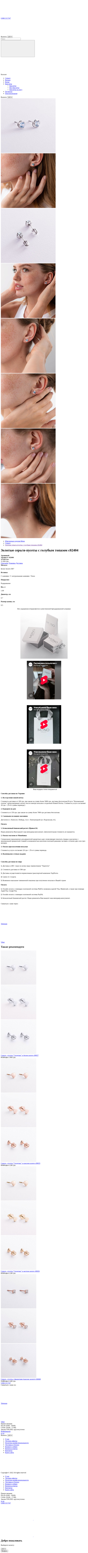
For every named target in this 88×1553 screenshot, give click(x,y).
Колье (7, 82)
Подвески (8, 92)
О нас (7, 1439)
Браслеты (8, 84)
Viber (3, 1422)
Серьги (7, 78)
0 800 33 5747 (6, 1383)
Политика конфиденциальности (17, 1443)
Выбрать (4, 1551)
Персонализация (11, 93)
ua (3, 1433)
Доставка (19, 563)
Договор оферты (11, 1441)
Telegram (4, 1403)
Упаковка (12, 563)
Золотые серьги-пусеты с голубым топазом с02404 (23, 545)
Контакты (8, 1451)
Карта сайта (9, 1452)
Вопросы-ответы (11, 1449)
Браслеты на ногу (15, 90)
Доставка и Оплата (12, 1445)
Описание (4, 563)
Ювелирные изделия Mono (15, 541)
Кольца (7, 80)
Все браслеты (14, 88)
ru (2, 1433)
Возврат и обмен (11, 1447)
